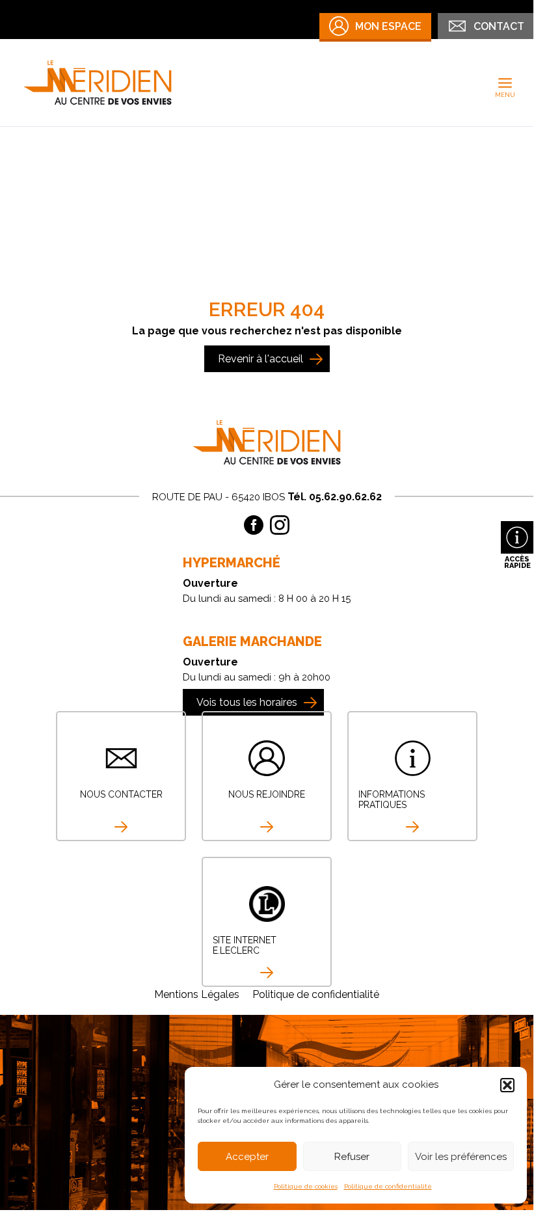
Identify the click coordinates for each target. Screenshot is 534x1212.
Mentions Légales (196, 994)
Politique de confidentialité (388, 1186)
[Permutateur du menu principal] (505, 82)
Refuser (351, 1157)
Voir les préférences (461, 1157)
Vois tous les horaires (246, 702)
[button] (507, 1085)
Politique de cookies (306, 1186)
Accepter (247, 1157)
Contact (499, 26)
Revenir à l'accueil (260, 359)
